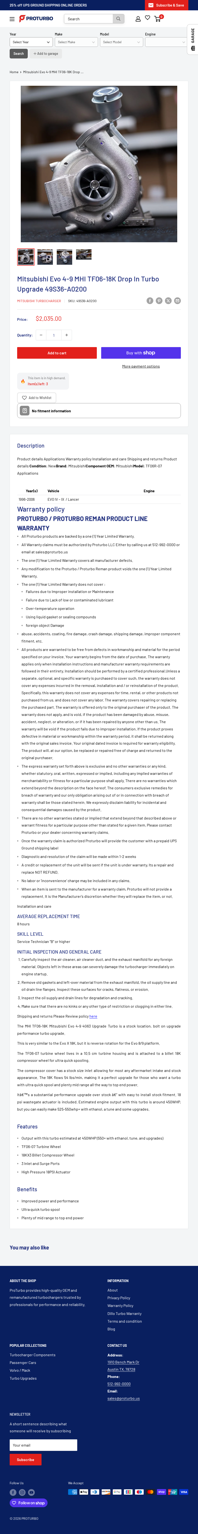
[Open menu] (12, 19)
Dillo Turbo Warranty (124, 1313)
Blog (111, 1329)
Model (104, 34)
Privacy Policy (118, 1297)
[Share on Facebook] (150, 300)
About (112, 1290)
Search (19, 53)
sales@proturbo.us (123, 1398)
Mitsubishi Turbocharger (39, 301)
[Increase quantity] (67, 335)
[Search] (118, 18)
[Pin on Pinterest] (159, 300)
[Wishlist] (147, 17)
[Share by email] (177, 300)
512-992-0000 (119, 1383)
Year (13, 34)
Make (59, 34)
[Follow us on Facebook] (13, 1492)
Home (14, 72)
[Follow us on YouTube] (31, 1492)
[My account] (138, 18)
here (93, 1016)
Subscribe (25, 1459)
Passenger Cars (23, 1362)
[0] (158, 19)
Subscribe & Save (170, 5)
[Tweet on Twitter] (168, 300)
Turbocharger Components (33, 1354)
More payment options (141, 366)
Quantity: (25, 335)
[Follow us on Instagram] (22, 1492)
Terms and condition (124, 1321)
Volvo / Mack (20, 1370)
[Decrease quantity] (41, 335)
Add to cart (57, 352)
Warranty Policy (120, 1305)
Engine (150, 34)
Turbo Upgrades (23, 1378)
